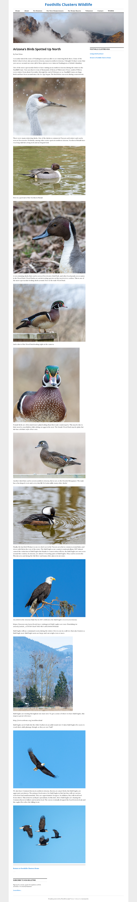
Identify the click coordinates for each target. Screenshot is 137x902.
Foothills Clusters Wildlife (68, 4)
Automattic (85, 899)
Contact (100, 11)
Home (17, 11)
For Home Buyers (74, 11)
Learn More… (17, 890)
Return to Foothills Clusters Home (26, 868)
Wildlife (111, 11)
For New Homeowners (55, 11)
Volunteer (89, 11)
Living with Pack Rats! (96, 54)
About (26, 11)
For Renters (37, 11)
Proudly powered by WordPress (58, 899)
